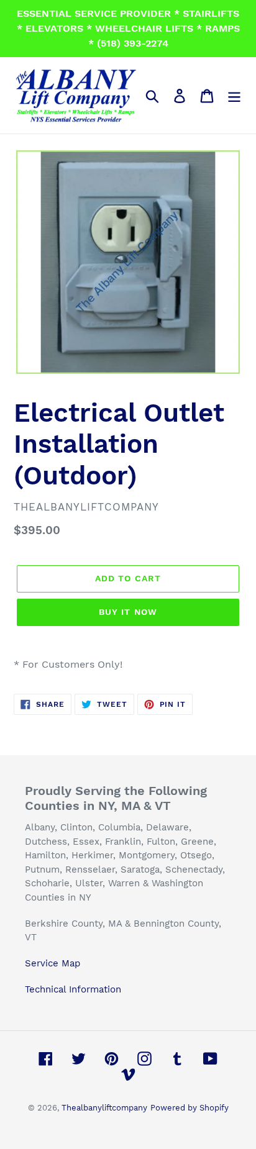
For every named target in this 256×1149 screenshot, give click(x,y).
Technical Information (73, 989)
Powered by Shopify (189, 1107)
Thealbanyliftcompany (104, 1107)
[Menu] (234, 95)
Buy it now (128, 612)
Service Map (52, 963)
